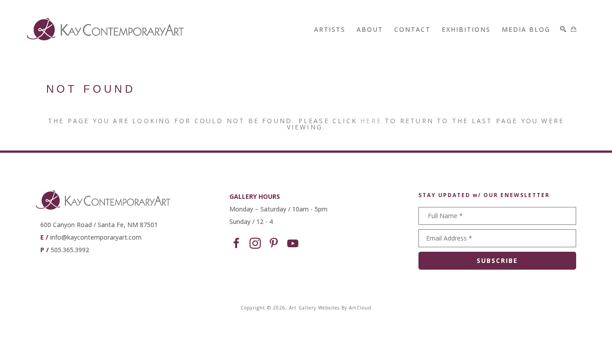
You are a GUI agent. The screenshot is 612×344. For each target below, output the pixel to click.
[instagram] (255, 243)
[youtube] (292, 243)
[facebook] (236, 243)
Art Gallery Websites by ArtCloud (330, 308)
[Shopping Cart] (573, 29)
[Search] (563, 29)
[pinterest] (273, 243)
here (371, 120)
